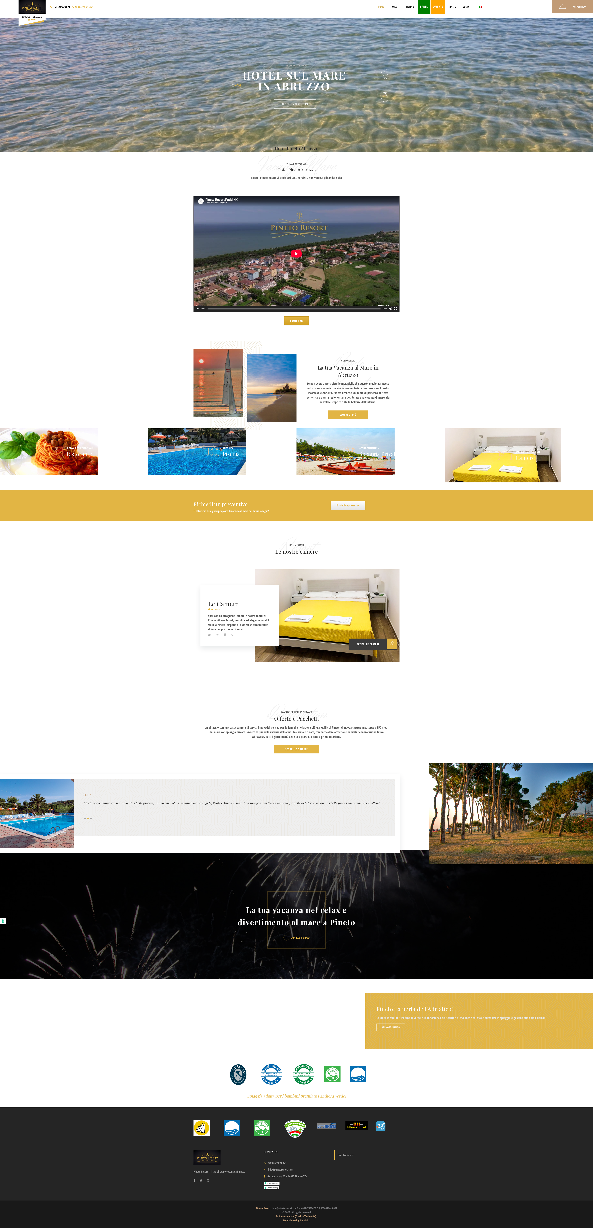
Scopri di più (348, 414)
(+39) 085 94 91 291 (82, 6)
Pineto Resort (214, 609)
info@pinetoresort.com (280, 1169)
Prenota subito (391, 1027)
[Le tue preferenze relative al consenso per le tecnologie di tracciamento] (3, 921)
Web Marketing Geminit (296, 1220)
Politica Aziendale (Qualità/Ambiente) (296, 1216)
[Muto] (390, 308)
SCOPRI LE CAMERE (368, 644)
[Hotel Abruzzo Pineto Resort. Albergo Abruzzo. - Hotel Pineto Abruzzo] (32, 13)
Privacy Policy (272, 1183)
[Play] (197, 308)
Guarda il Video (300, 938)
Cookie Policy (272, 1188)
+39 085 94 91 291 (277, 1163)
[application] (296, 254)
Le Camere (223, 603)
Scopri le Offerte (296, 749)
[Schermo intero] (395, 308)
